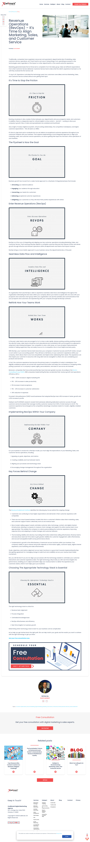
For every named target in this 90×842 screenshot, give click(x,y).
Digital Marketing (38, 706)
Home (41, 4)
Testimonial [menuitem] (53, 804)
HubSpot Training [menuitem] (44, 803)
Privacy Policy (59, 833)
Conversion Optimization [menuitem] (36, 828)
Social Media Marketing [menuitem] (36, 825)
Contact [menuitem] (70, 800)
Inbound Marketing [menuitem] (35, 806)
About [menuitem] (52, 800)
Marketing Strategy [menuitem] (35, 803)
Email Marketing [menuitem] (35, 822)
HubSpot (52, 4)
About (58, 4)
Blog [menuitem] (60, 800)
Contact (67, 4)
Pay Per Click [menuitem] (36, 819)
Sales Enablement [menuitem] (36, 813)
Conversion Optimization (21, 706)
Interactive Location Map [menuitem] (44, 815)
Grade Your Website (80, 4)
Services (46, 4)
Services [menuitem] (35, 800)
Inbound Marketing (31, 706)
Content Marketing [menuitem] (35, 809)
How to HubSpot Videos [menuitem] (44, 811)
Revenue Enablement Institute (20, 510)
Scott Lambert (17, 48)
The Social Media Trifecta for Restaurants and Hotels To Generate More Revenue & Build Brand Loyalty (34, 752)
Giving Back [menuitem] (53, 807)
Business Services (65, 706)
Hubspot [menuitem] (44, 800)
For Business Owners (57, 706)
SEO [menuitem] (34, 817)
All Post (45, 780)
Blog (62, 4)
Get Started (45, 728)
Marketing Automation (47, 706)
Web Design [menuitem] (36, 815)
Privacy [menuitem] (78, 800)
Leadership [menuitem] (52, 802)
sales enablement (73, 706)
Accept (66, 836)
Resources (14, 11)
